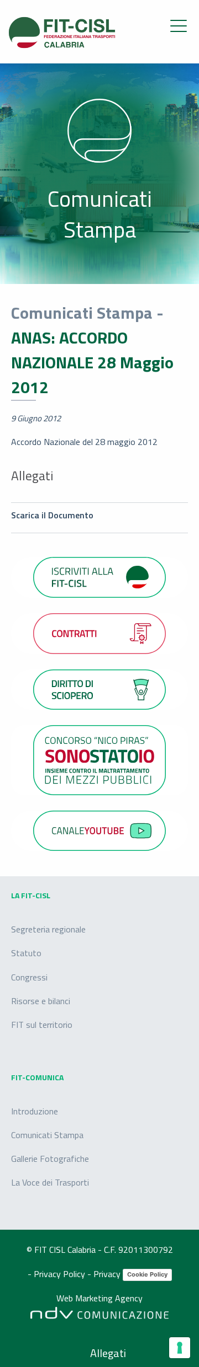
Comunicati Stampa (47, 1134)
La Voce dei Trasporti (50, 1182)
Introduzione (34, 1111)
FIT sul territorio (41, 1024)
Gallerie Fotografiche (50, 1158)
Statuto (26, 952)
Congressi (29, 977)
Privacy (108, 1273)
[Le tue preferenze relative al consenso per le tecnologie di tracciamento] (179, 1347)
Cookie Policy (147, 1274)
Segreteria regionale (48, 929)
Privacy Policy (60, 1273)
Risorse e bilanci (40, 1000)
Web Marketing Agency (99, 1298)
